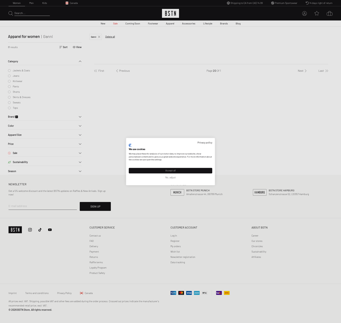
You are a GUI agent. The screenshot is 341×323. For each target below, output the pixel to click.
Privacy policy (204, 142)
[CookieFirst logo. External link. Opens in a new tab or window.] (130, 145)
